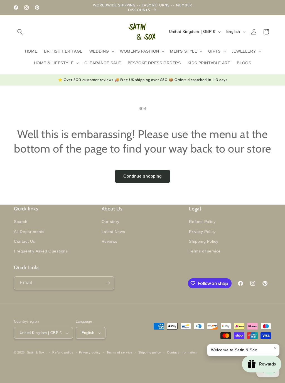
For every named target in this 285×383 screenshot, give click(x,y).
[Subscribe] (108, 282)
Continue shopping (142, 176)
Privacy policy (90, 352)
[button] (20, 32)
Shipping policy (149, 352)
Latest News (113, 231)
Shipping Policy (203, 241)
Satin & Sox (36, 352)
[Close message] (275, 348)
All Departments (29, 231)
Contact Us (24, 241)
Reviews (109, 241)
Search (21, 221)
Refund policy (62, 352)
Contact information (182, 352)
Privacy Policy (202, 231)
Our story (110, 221)
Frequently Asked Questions (41, 251)
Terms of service (205, 251)
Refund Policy (202, 221)
